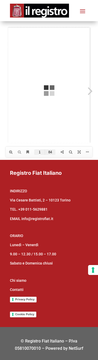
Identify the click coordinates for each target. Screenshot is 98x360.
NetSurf (76, 348)
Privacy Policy (24, 299)
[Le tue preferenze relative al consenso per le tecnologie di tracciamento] (93, 270)
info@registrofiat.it (37, 219)
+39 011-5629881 (33, 209)
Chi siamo (18, 280)
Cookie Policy (24, 314)
